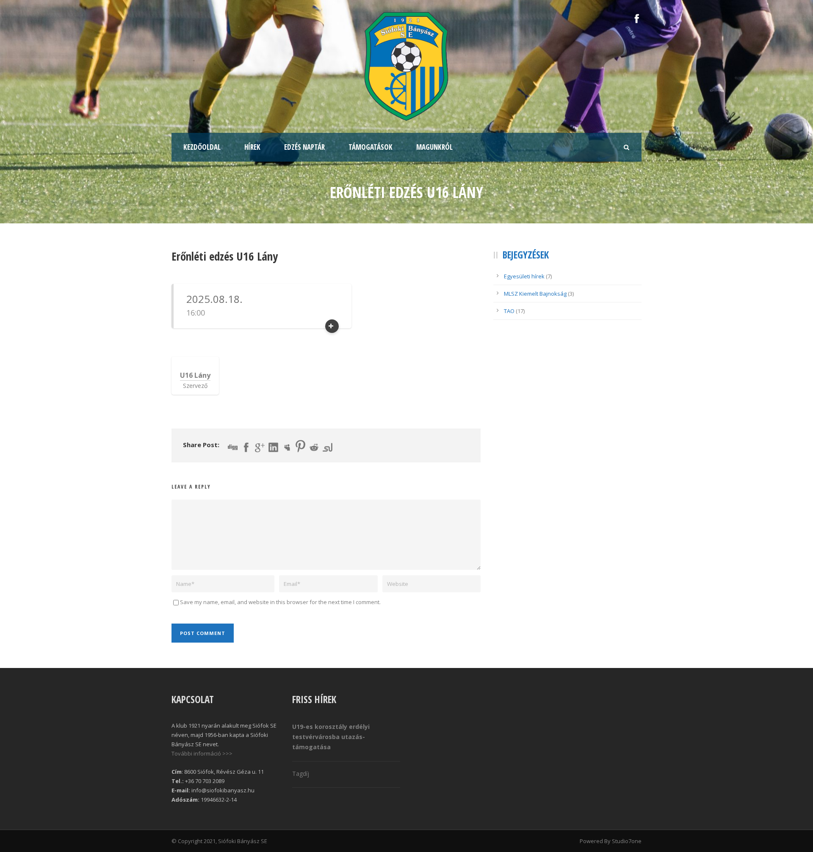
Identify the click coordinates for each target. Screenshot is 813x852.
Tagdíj (300, 774)
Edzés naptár (304, 147)
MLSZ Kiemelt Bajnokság (535, 293)
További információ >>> (201, 753)
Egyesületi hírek (524, 276)
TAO (509, 311)
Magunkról (434, 147)
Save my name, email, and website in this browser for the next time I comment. (280, 602)
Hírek (252, 147)
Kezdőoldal (202, 147)
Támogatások (370, 147)
